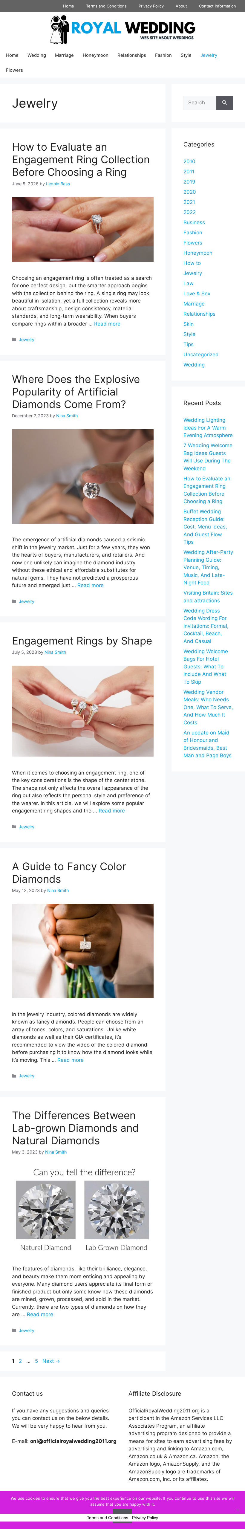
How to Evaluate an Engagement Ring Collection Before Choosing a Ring (81, 159)
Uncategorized (201, 355)
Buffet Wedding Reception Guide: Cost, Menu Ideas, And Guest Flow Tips (205, 526)
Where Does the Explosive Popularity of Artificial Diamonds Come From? (76, 391)
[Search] (224, 103)
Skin (188, 324)
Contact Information (217, 6)
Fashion (163, 55)
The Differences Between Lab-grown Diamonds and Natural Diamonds (75, 1128)
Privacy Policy (151, 6)
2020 (189, 192)
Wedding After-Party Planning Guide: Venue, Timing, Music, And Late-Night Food (208, 567)
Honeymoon (95, 55)
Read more (107, 324)
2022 (189, 212)
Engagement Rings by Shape (82, 640)
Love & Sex (196, 294)
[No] (238, 1510)
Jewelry (208, 55)
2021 (189, 202)
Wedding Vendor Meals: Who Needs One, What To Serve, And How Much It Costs (208, 707)
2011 (189, 172)
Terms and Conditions (106, 6)
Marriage (64, 55)
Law (188, 283)
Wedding (36, 55)
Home (68, 6)
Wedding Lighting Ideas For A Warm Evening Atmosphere (208, 427)
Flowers (14, 70)
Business (194, 222)
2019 (189, 182)
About (181, 6)
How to (192, 263)
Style (186, 55)
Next (51, 1361)
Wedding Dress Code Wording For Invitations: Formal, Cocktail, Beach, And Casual (206, 626)
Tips (188, 344)
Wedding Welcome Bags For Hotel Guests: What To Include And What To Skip (205, 666)
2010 (189, 161)
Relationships (131, 55)
